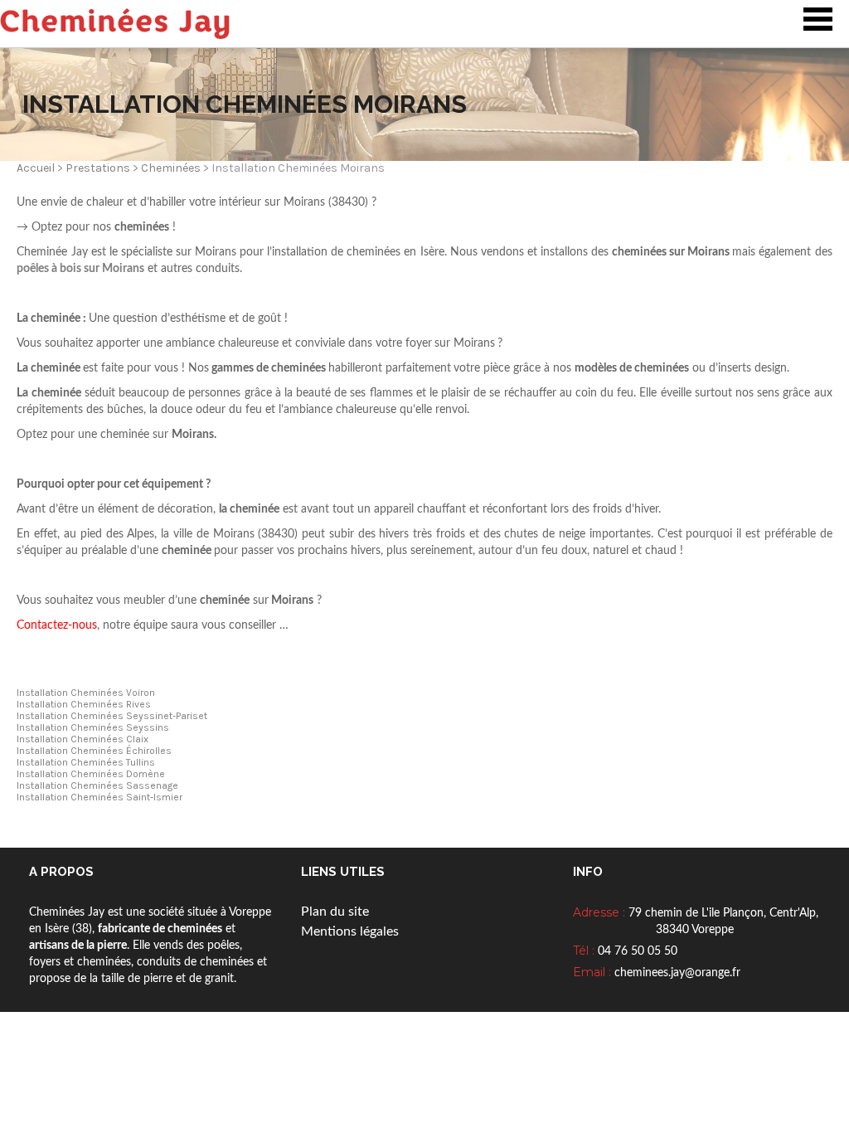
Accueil (36, 168)
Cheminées (171, 168)
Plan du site (335, 911)
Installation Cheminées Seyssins (93, 727)
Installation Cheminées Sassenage (97, 785)
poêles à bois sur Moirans (80, 269)
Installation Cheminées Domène (91, 774)
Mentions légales (350, 931)
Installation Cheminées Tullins (86, 762)
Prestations (97, 168)
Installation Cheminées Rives (84, 704)
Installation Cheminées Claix (82, 739)
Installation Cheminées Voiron (86, 692)
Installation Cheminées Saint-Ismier (99, 797)
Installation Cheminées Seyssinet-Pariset (112, 716)
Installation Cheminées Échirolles (94, 750)
